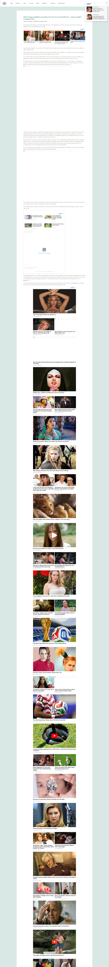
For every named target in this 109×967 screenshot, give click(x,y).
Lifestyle (53, 3)
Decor (37, 3)
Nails (25, 3)
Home (11, 3)
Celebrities (35, 21)
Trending (44, 3)
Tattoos (31, 3)
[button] (20, 3)
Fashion (17, 3)
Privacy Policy (61, 3)
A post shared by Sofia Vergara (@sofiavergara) (44, 271)
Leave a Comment (27, 21)
